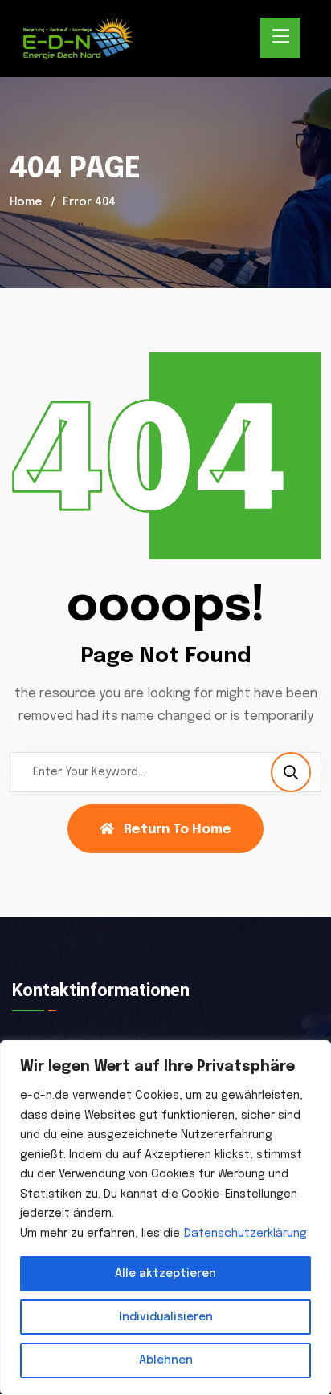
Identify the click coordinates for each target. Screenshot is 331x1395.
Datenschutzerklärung (245, 1233)
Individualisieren (166, 1317)
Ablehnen (166, 1360)
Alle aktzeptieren (165, 1273)
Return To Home (177, 829)
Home (26, 202)
